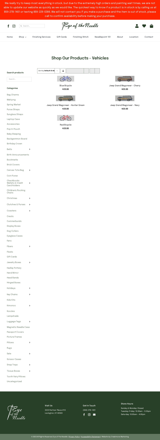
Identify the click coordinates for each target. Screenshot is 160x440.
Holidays (11, 288)
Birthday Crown (14, 144)
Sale (9, 354)
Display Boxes (14, 226)
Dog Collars (12, 231)
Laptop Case (13, 119)
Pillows (10, 343)
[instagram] (13, 26)
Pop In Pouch (13, 129)
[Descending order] (63, 70)
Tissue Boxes (13, 371)
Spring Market (14, 105)
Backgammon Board (17, 139)
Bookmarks (12, 160)
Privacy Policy (74, 437)
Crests (10, 216)
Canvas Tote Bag (15, 170)
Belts (9, 149)
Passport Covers (15, 332)
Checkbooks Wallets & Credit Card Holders (15, 183)
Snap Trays (12, 365)
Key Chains (12, 294)
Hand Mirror (12, 273)
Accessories (13, 124)
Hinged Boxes (13, 283)
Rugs (9, 348)
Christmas (12, 198)
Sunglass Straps (15, 114)
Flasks (10, 252)
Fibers (10, 246)
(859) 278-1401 (89, 410)
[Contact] (94, 414)
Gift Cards (12, 257)
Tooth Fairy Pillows (16, 377)
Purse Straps (13, 109)
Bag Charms (13, 95)
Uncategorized (14, 381)
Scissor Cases (14, 359)
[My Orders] (144, 26)
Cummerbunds (14, 221)
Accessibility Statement (91, 437)
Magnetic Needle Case (18, 327)
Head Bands (13, 278)
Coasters (11, 211)
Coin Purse (12, 176)
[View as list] (97, 70)
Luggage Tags (14, 322)
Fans (9, 241)
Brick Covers (13, 165)
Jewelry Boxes (14, 262)
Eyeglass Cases (15, 236)
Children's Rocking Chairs (16, 191)
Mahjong (11, 100)
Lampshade (12, 316)
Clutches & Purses (16, 204)
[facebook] (8, 26)
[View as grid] (92, 70)
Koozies (11, 311)
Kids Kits (11, 300)
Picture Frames (14, 337)
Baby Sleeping (14, 134)
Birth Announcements (18, 155)
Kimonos (11, 306)
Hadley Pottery (14, 268)
